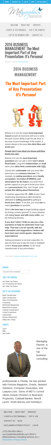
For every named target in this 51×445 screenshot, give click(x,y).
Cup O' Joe (33, 256)
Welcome (8, 412)
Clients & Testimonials (15, 416)
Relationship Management (10, 305)
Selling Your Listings (9, 319)
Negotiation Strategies (9, 307)
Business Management (22, 256)
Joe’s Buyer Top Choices (10, 281)
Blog (20, 421)
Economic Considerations (10, 310)
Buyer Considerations (9, 295)
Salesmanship (6, 314)
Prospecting (6, 302)
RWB (4, 331)
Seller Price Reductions (9, 300)
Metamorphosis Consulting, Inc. (25, 13)
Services (32, 412)
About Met (20, 412)
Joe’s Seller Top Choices (10, 286)
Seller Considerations (9, 297)
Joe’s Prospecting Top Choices (12, 283)
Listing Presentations (9, 312)
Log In (4, 328)
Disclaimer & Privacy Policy (17, 425)
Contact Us (9, 421)
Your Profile (6, 333)
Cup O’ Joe (33, 416)
